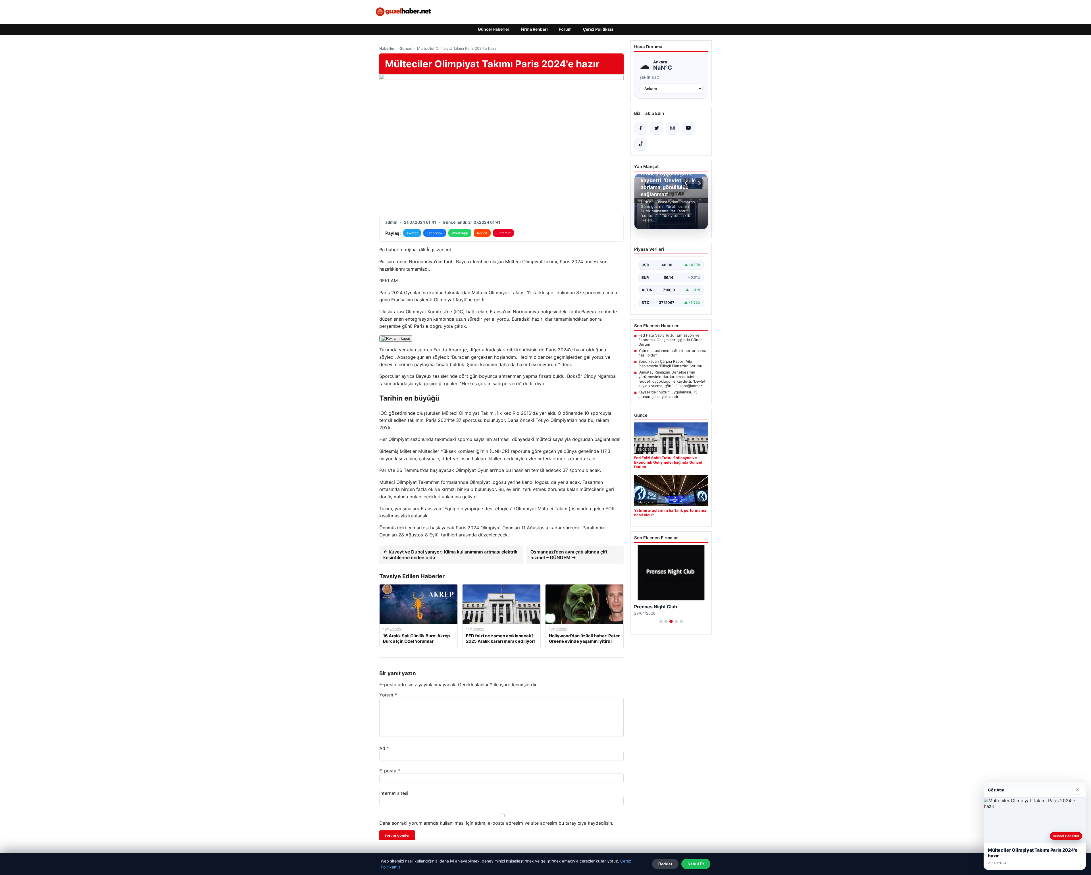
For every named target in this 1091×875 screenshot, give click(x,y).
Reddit (482, 233)
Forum (565, 29)
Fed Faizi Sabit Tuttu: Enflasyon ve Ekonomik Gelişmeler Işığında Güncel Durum (670, 340)
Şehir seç (650, 77)
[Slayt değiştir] (661, 621)
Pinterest (503, 233)
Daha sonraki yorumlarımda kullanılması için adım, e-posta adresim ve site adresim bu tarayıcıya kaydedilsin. (496, 823)
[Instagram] (672, 128)
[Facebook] (640, 128)
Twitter (412, 233)
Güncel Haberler (493, 29)
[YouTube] (688, 128)
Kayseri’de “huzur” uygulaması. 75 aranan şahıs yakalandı (668, 394)
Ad (384, 748)
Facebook (435, 233)
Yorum (388, 695)
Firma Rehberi (534, 29)
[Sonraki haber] (698, 183)
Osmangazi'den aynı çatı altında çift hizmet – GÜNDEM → (568, 554)
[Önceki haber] (687, 183)
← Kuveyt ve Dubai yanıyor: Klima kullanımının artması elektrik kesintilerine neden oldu (450, 554)
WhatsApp (460, 233)
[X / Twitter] (656, 128)
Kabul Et (696, 864)
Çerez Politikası (598, 29)
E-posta (389, 771)
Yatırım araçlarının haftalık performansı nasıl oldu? (672, 352)
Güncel (405, 48)
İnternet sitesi (393, 793)
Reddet (665, 864)
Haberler (387, 48)
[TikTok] (640, 144)
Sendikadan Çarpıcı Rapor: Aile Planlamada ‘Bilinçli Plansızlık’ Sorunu (670, 363)
